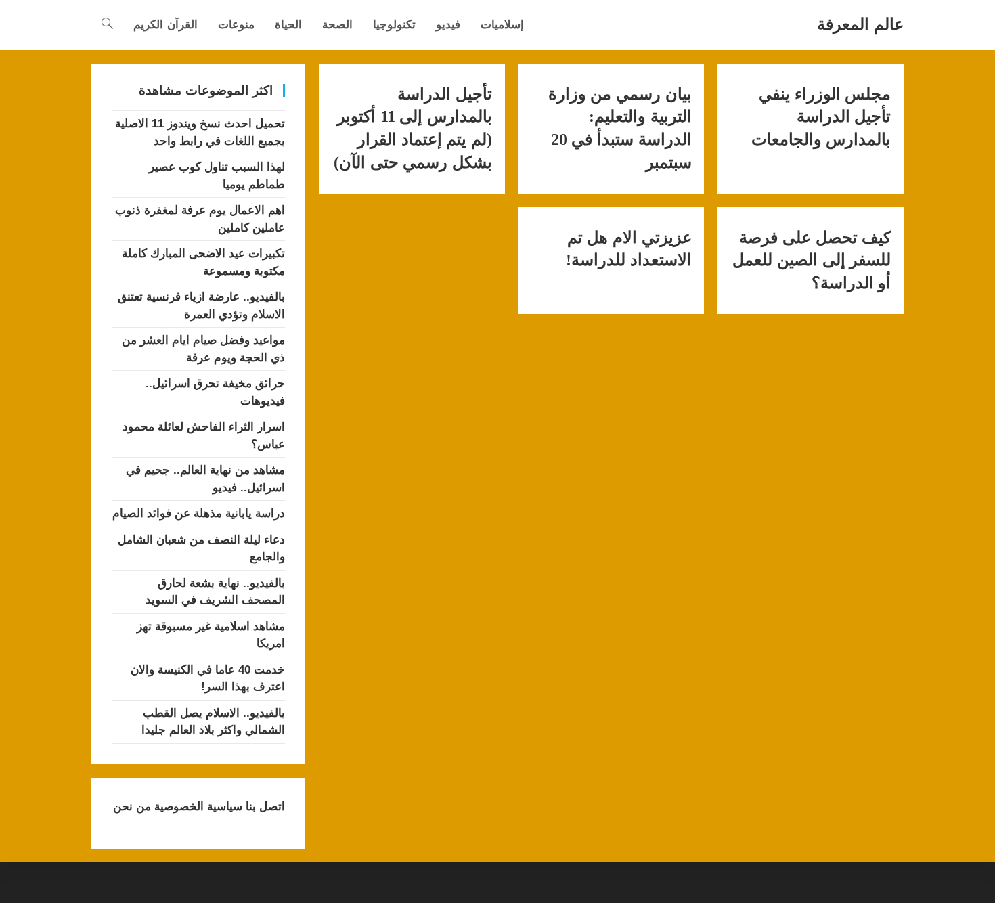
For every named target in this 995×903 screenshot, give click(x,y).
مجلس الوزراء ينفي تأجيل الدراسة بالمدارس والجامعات (821, 116)
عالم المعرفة (860, 24)
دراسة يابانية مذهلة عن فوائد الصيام (198, 513)
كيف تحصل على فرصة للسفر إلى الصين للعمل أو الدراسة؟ (811, 260)
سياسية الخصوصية (196, 806)
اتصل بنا (263, 806)
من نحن (132, 806)
